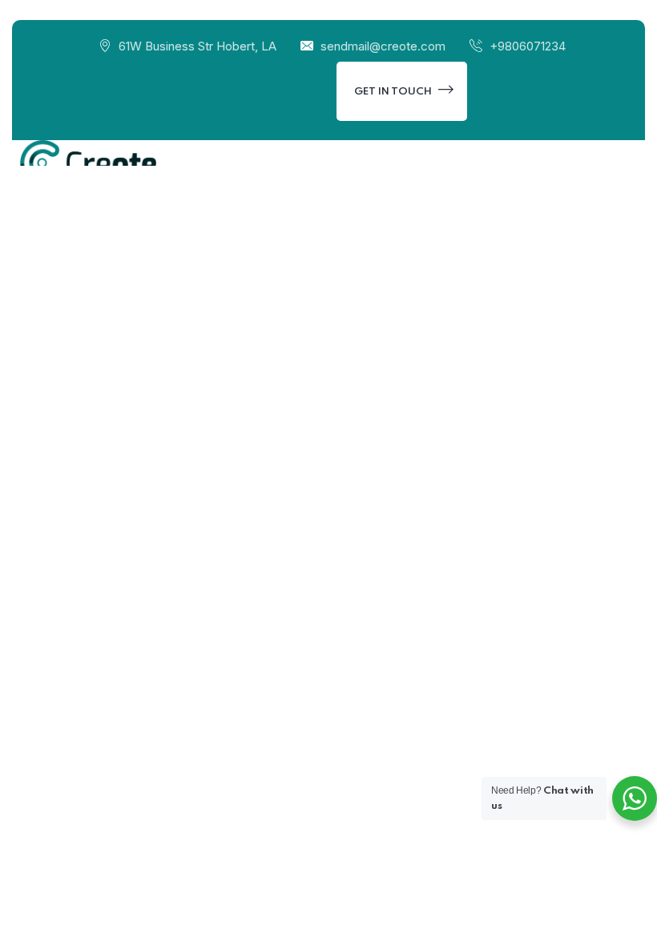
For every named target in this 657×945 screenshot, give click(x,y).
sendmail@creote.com (382, 46)
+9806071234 (528, 46)
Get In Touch (394, 91)
